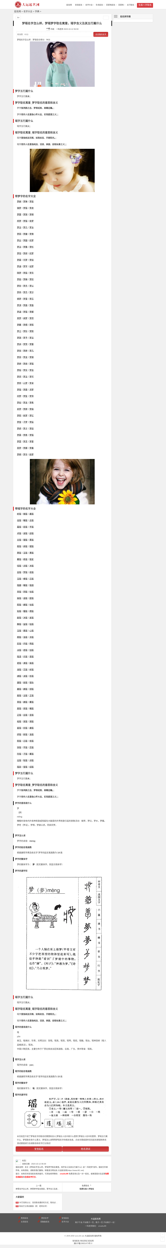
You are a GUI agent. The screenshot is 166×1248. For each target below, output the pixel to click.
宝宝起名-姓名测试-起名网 (83, 1241)
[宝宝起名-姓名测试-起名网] (27, 6)
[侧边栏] (106, 17)
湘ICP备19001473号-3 (83, 1243)
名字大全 (89, 5)
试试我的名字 (100, 34)
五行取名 (130, 5)
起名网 (17, 11)
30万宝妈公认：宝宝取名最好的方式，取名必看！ (39, 1202)
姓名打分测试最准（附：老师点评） (33, 1206)
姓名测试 (85, 1149)
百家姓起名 (110, 5)
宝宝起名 (78, 5)
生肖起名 (99, 5)
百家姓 (121, 5)
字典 (37, 11)
